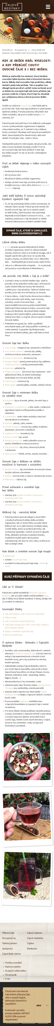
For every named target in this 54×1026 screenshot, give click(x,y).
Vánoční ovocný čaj (13, 440)
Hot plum (9, 400)
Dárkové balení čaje (13, 634)
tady (46, 595)
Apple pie (9, 368)
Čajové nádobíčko (35, 938)
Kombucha (32, 948)
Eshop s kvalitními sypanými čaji (19, 631)
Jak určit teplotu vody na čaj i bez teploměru (24, 614)
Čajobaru (24, 701)
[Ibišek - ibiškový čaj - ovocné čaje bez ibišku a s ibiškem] (27, 876)
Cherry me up (11, 453)
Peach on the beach (14, 358)
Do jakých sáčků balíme (15, 970)
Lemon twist (10, 381)
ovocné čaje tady (19, 559)
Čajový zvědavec (34, 932)
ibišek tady (10, 556)
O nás (7, 978)
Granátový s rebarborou (16, 407)
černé (7, 566)
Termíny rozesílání (13, 962)
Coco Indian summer (14, 351)
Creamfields (10, 416)
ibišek (42, 114)
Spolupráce (7, 948)
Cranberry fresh (12, 433)
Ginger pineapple (12, 371)
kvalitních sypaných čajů (24, 653)
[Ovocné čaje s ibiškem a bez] (27, 816)
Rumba (8, 475)
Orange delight (11, 361)
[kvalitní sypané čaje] (27, 232)
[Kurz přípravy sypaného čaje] (27, 576)
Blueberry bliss (11, 469)
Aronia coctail (11, 437)
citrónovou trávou (13, 364)
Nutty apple (10, 384)
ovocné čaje (26, 105)
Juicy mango (10, 347)
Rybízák (8, 423)
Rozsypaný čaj (21, 50)
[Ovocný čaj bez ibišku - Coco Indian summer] (27, 757)
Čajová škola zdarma (11, 953)
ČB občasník (10, 974)
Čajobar (30, 943)
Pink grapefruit (11, 447)
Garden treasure (12, 426)
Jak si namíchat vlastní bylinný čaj (19, 621)
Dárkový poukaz (9, 943)
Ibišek (7, 247)
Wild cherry (10, 479)
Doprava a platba (13, 966)
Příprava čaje (10, 617)
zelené (43, 563)
